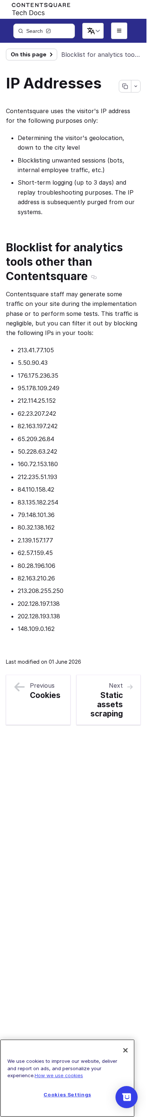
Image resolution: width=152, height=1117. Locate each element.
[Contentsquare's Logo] (37, 7)
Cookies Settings (67, 1094)
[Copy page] (125, 86)
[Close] (125, 1050)
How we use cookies (59, 1075)
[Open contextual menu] (135, 86)
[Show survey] (126, 1097)
